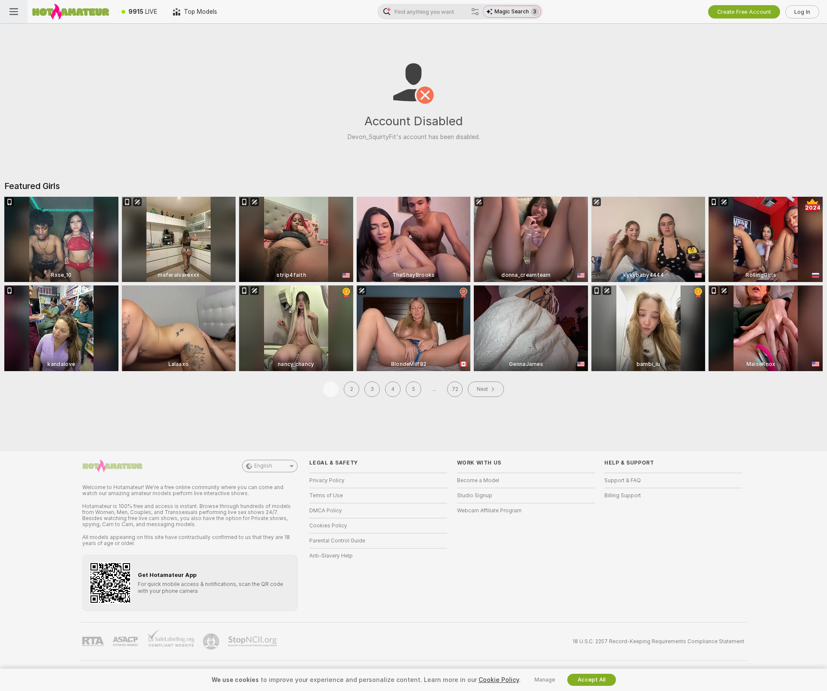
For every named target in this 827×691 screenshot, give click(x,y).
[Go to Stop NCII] (253, 641)
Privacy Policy (327, 480)
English (263, 466)
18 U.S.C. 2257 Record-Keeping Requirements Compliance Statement (658, 641)
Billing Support (622, 496)
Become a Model (478, 480)
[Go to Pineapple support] (212, 641)
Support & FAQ (622, 480)
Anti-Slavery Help (331, 556)
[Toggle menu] (14, 11)
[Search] (475, 12)
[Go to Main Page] (71, 11)
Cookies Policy (328, 526)
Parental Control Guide (337, 541)
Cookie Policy (499, 679)
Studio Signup (474, 496)
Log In (802, 12)
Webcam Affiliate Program (489, 511)
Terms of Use (326, 496)
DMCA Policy (325, 511)
